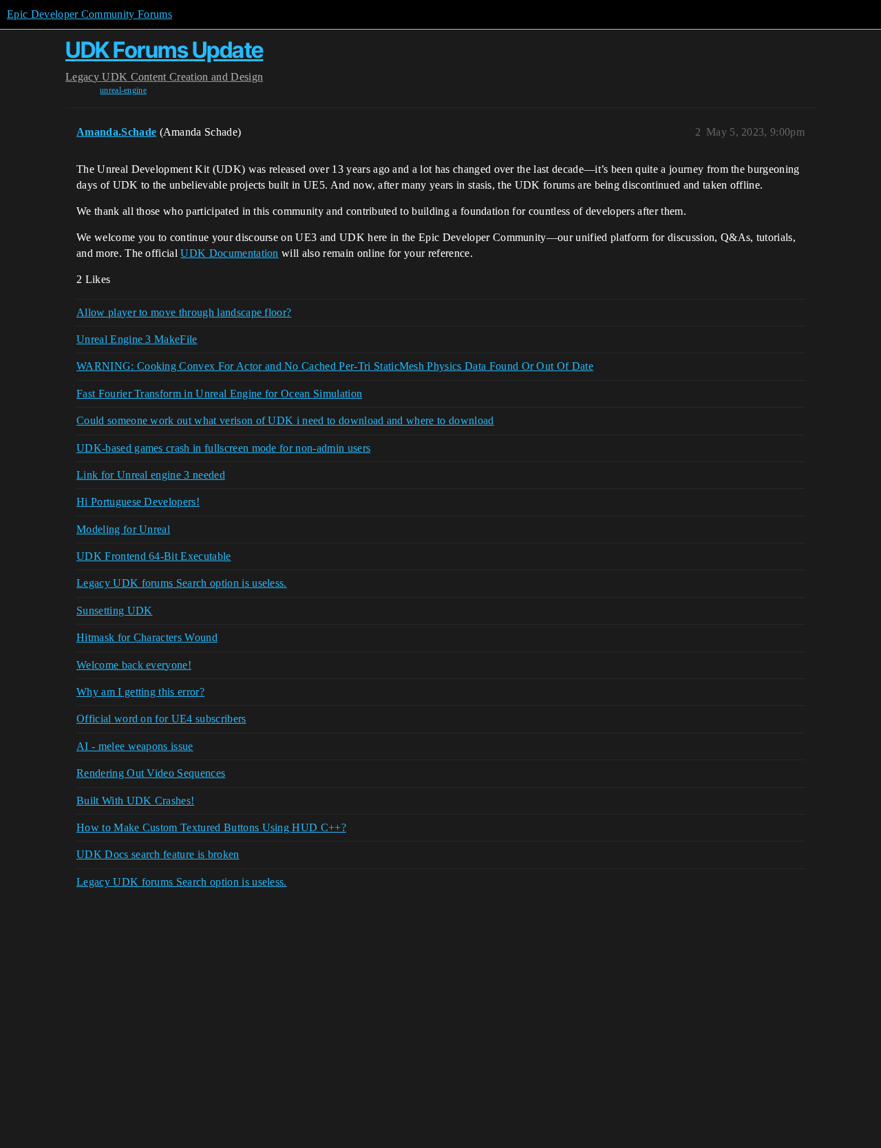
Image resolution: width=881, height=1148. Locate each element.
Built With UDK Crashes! (135, 800)
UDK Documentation (229, 253)
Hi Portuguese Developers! (138, 502)
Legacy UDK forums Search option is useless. (181, 583)
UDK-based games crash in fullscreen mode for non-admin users (223, 448)
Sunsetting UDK (114, 610)
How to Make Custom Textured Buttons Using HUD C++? (211, 827)
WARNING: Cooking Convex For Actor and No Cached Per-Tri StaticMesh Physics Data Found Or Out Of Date (334, 366)
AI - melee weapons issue (134, 746)
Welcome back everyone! (133, 665)
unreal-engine (123, 90)
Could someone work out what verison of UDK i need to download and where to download (285, 420)
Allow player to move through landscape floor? (183, 312)
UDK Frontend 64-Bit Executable (153, 556)
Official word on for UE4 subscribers (161, 718)
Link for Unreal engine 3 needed (150, 475)
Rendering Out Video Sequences (150, 773)
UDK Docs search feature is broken (158, 854)
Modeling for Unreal (123, 529)
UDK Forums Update (164, 49)
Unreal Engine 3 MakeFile (137, 339)
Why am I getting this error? (140, 692)
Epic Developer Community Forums (89, 14)
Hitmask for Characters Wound (146, 637)
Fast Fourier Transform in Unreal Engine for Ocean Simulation (219, 393)
